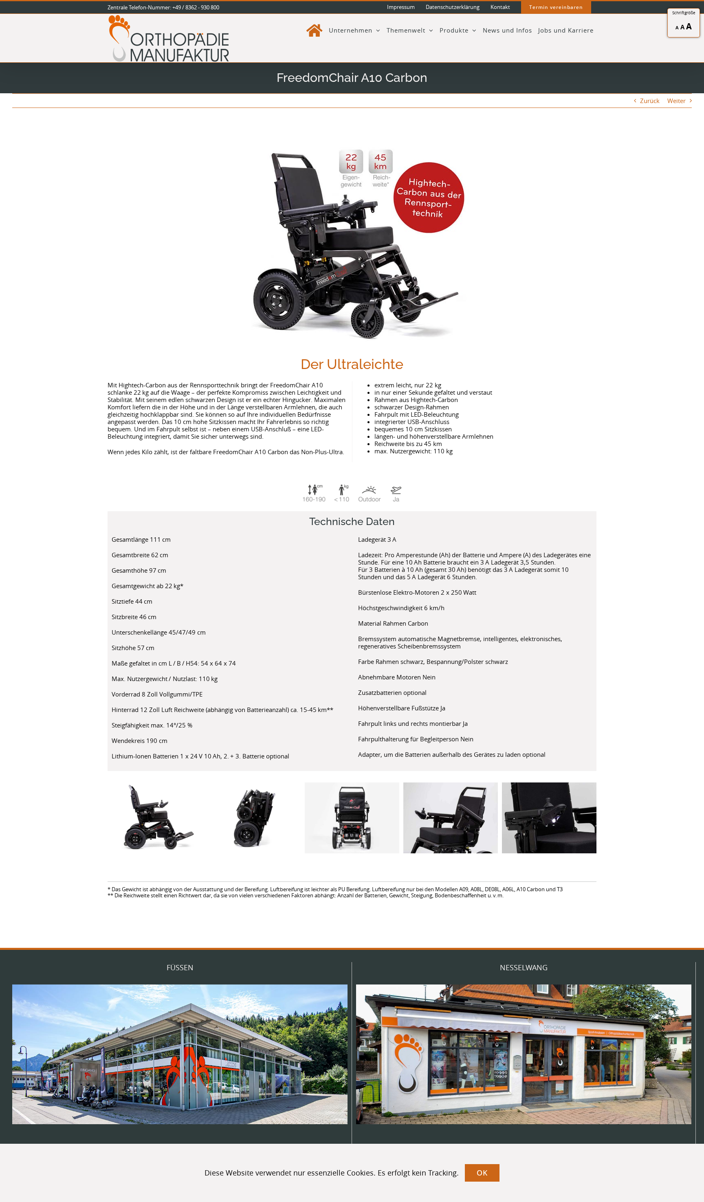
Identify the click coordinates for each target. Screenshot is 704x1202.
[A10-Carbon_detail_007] (549, 817)
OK (482, 1173)
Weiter (676, 101)
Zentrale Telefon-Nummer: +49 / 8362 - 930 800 (163, 7)
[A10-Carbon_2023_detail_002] (253, 817)
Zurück (650, 101)
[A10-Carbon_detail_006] (450, 817)
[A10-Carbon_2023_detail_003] (352, 817)
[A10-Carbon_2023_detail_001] (155, 817)
